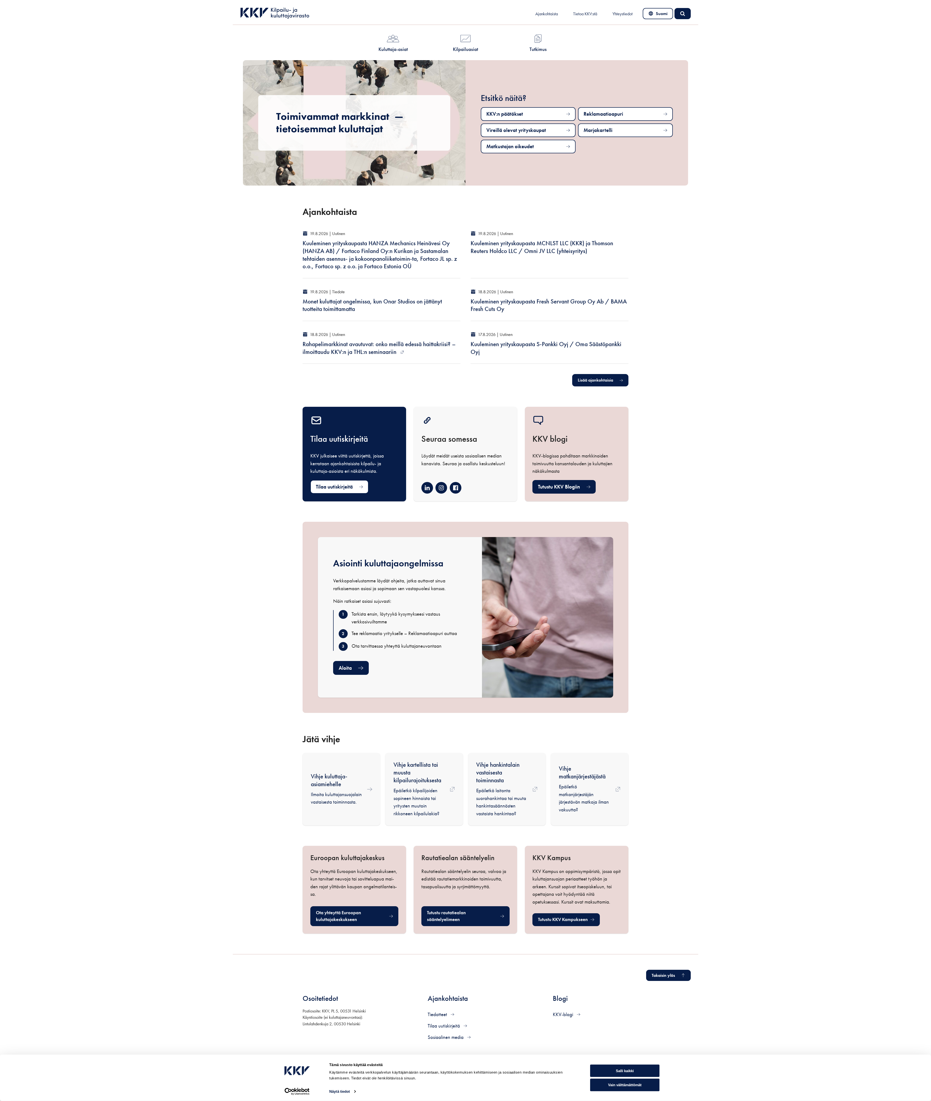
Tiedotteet (438, 1014)
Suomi (658, 15)
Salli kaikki (625, 1070)
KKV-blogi (563, 1014)
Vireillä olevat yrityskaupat (516, 130)
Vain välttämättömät (625, 1085)
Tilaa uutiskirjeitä (334, 486)
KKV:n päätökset (504, 114)
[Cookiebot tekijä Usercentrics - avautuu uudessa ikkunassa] (297, 1091)
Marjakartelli (598, 130)
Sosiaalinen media (446, 1037)
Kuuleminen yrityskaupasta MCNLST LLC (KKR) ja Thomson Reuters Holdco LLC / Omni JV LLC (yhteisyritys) (542, 247)
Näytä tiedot (339, 1091)
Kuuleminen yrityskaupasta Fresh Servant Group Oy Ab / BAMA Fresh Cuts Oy (549, 305)
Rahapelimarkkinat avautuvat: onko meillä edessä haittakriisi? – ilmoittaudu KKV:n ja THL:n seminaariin (379, 348)
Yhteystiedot (622, 13)
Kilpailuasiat (465, 49)
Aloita (345, 668)
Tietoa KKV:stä (585, 13)
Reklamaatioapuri (603, 114)
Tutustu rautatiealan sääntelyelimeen (458, 916)
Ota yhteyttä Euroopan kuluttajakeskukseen (347, 916)
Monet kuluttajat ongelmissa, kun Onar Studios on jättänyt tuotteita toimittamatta (372, 305)
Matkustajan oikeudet (510, 146)
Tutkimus (538, 49)
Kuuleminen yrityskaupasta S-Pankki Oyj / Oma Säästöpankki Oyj (546, 348)
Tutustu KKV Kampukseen (569, 921)
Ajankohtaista (546, 13)
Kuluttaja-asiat (393, 49)
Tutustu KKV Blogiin (559, 486)
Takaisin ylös (663, 975)
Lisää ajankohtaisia (595, 380)
